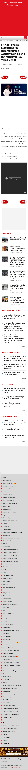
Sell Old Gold (6, 691)
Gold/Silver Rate (7, 593)
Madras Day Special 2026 (9, 642)
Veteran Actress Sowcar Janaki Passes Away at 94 (14, 436)
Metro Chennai (6, 645)
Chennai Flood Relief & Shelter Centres (13, 532)
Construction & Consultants (10, 555)
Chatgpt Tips (6, 526)
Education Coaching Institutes (10, 561)
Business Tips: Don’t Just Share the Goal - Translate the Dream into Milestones (15, 317)
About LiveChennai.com (9, 486)
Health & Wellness (7, 601)
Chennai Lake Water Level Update (12, 538)
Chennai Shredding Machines (10, 552)
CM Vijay (5, 523)
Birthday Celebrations (8, 500)
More (23, 346)
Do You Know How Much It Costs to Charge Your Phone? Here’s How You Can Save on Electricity (15, 358)
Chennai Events (7, 529)
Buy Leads (6, 515)
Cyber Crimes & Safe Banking (10, 549)
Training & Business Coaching (10, 728)
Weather (5, 734)
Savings (5, 682)
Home (4, 477)
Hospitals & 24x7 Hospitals (10, 604)
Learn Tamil (6, 633)
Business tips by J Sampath (10, 512)
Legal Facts (6, 621)
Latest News (6, 619)
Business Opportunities (9, 517)
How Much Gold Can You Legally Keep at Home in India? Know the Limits (15, 366)
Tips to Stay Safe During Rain (10, 711)
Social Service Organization (10, 688)
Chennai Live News (8, 541)
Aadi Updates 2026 (8, 480)
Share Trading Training (9, 694)
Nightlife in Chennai (8, 653)
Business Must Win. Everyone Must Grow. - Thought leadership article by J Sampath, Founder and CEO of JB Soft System (15, 338)
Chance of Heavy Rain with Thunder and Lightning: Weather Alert (17, 287)
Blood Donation (7, 506)
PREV (5, 77)
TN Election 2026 (7, 720)
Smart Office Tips (7, 699)
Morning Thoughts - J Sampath (11, 650)
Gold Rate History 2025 (9, 587)
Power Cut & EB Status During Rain (12, 665)
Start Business (6, 702)
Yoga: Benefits (6, 743)
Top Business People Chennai (10, 708)
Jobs (4, 610)
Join (4, 616)
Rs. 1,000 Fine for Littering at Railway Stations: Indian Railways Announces (17, 299)
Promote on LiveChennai (9, 656)
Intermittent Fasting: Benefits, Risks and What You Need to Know (14, 390)
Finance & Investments (8, 564)
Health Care (6, 607)
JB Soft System (15, 768)
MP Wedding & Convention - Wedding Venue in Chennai (17, 248)
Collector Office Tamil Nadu (10, 558)
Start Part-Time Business (9, 705)
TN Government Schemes (9, 723)
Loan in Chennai (7, 636)
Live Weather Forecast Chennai (11, 630)
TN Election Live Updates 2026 (11, 714)
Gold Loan (5, 584)
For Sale (5, 572)
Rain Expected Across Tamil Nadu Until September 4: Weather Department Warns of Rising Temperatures (17, 261)
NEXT (22, 77)
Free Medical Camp (8, 575)
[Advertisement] (14, 21)
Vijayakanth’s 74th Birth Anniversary (12, 430)
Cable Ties (6, 543)
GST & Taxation (7, 595)
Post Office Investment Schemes (11, 662)
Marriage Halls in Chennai (9, 647)
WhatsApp (5, 740)
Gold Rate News (7, 590)
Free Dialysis (6, 567)
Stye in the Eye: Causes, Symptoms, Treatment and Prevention (13, 405)
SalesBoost (6, 679)
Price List (5, 668)
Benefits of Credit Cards (9, 497)
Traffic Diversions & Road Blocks (11, 725)
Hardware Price (7, 598)
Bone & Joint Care (7, 509)
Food (4, 569)
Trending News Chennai (9, 731)
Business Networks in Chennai (10, 520)
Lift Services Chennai (8, 624)
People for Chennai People (10, 671)
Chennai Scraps (7, 546)
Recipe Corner (6, 676)
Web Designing (7, 737)
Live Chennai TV (7, 627)
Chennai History (7, 535)
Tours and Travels (7, 717)
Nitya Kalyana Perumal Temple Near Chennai (18, 239)
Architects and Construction (10, 491)
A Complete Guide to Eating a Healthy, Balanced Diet (14, 398)
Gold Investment (7, 581)
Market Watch (6, 639)
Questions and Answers (9, 673)
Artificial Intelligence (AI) (9, 494)
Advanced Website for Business (11, 489)
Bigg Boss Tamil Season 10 (10, 503)
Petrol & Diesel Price (8, 659)
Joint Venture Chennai (8, 613)
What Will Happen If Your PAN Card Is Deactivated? (14, 373)
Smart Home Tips (7, 697)
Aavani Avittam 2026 (8, 483)
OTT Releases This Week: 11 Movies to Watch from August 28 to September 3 (15, 423)
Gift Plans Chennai (7, 578)
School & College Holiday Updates (12, 685)
